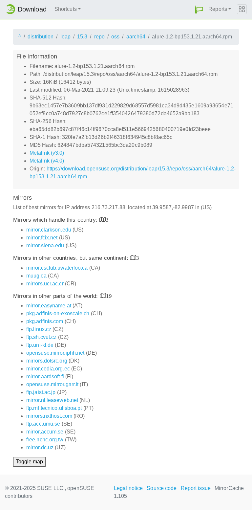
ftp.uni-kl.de (39, 345)
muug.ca (36, 275)
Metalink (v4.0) (47, 161)
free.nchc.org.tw (45, 439)
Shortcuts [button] (65, 9)
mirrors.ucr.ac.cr (45, 283)
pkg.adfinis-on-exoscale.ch (58, 313)
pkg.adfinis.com (44, 321)
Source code (162, 488)
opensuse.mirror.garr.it (52, 384)
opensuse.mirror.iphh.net (55, 353)
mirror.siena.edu (45, 245)
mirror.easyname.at (48, 305)
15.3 (82, 36)
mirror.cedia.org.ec (48, 368)
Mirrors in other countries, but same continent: (71, 258)
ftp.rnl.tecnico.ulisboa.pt (54, 408)
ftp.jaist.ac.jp (41, 392)
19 (109, 296)
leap (65, 36)
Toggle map (29, 461)
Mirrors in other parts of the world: (56, 296)
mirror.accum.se (45, 431)
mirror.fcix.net (42, 237)
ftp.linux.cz (38, 329)
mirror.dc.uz (39, 447)
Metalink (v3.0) (47, 153)
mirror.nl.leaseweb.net (52, 400)
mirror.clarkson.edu (48, 230)
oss (115, 36)
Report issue (196, 488)
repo (99, 36)
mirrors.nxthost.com (49, 416)
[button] (199, 9)
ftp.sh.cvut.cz (41, 337)
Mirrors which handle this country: (56, 220)
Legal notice (128, 488)
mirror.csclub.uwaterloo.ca (57, 268)
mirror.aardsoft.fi (45, 376)
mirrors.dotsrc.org (46, 361)
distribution (40, 36)
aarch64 (136, 36)
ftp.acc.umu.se (43, 424)
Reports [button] (217, 9)
